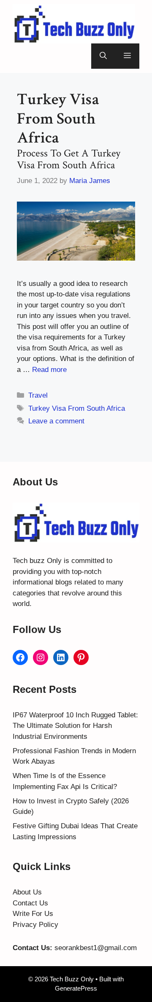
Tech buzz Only (37, 561)
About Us (27, 892)
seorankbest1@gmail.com (95, 948)
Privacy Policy (35, 925)
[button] (103, 56)
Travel (38, 395)
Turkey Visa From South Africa (76, 408)
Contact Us (30, 903)
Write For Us (33, 914)
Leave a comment (56, 421)
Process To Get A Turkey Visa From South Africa (68, 159)
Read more (49, 370)
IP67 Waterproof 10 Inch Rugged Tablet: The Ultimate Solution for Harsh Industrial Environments (75, 726)
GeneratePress (76, 988)
